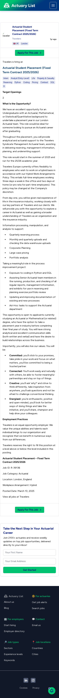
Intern (5, 78)
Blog (6, 608)
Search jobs (38, 608)
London (24, 43)
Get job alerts (39, 602)
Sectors (8, 648)
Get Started (29, 569)
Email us (36, 625)
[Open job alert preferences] (51, 690)
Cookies (24, 688)
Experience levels (13, 654)
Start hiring (10, 625)
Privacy (35, 688)
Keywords (9, 660)
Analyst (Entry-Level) (20, 78)
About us (9, 601)
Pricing (35, 82)
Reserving (7, 82)
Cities (35, 654)
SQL (52, 82)
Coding (26, 82)
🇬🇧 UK (16, 43)
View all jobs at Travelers (16, 496)
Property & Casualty (45, 78)
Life (33, 78)
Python (18, 82)
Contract (44, 82)
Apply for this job (27, 52)
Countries (37, 648)
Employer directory (14, 631)
